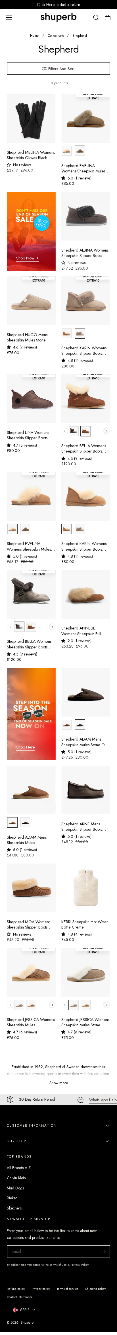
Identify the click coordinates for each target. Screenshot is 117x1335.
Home (34, 35)
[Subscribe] (103, 1251)
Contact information (20, 1297)
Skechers (14, 1208)
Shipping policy (95, 1288)
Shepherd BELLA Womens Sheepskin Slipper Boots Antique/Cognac (83, 448)
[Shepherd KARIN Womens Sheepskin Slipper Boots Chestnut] (85, 496)
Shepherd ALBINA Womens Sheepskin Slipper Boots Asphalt (84, 253)
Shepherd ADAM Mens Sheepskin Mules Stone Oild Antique (85, 742)
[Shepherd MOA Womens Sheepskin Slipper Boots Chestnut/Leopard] (31, 888)
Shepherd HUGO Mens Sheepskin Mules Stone (27, 337)
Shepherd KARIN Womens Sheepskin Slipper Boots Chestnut (83, 546)
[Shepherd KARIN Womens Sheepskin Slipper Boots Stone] (85, 300)
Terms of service (67, 1288)
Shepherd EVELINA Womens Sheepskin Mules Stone (83, 168)
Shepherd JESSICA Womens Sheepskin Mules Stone (85, 1022)
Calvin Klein (16, 1178)
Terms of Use (59, 1264)
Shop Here (25, 747)
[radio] (66, 151)
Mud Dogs (15, 1188)
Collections (56, 35)
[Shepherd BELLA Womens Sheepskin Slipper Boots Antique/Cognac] (85, 398)
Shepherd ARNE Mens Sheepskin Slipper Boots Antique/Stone (81, 826)
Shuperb (27, 1322)
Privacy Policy (79, 1264)
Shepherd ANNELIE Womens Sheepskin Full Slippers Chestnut (81, 631)
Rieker (12, 1198)
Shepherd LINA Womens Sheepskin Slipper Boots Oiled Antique (28, 435)
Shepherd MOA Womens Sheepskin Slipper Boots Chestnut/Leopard (28, 924)
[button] (9, 17)
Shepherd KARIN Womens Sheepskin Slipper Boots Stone (83, 350)
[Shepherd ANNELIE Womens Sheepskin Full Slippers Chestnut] (85, 594)
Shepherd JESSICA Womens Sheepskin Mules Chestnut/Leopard (31, 1022)
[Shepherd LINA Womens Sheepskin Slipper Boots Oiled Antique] (31, 398)
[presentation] (107, 431)
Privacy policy (41, 1288)
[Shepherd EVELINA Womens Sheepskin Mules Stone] (85, 118)
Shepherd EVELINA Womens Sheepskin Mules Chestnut (29, 546)
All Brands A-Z (19, 1167)
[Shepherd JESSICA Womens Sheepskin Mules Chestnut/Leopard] (31, 972)
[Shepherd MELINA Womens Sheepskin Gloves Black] (31, 118)
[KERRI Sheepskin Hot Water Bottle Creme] (85, 888)
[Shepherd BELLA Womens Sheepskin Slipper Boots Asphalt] (31, 594)
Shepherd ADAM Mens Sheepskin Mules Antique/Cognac (27, 840)
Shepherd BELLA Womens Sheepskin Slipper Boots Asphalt (29, 644)
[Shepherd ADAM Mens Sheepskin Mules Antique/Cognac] (31, 790)
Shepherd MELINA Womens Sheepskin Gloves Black (31, 155)
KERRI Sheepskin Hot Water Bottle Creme (84, 924)
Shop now (25, 258)
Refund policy (16, 1288)
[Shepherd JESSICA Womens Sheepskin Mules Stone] (85, 972)
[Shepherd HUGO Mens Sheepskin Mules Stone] (31, 300)
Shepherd (79, 35)
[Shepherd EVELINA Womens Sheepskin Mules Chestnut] (31, 496)
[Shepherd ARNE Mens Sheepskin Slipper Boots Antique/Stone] (85, 790)
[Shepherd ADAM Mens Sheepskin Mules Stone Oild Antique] (85, 692)
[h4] (31, 231)
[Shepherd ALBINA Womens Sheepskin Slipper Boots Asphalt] (85, 216)
